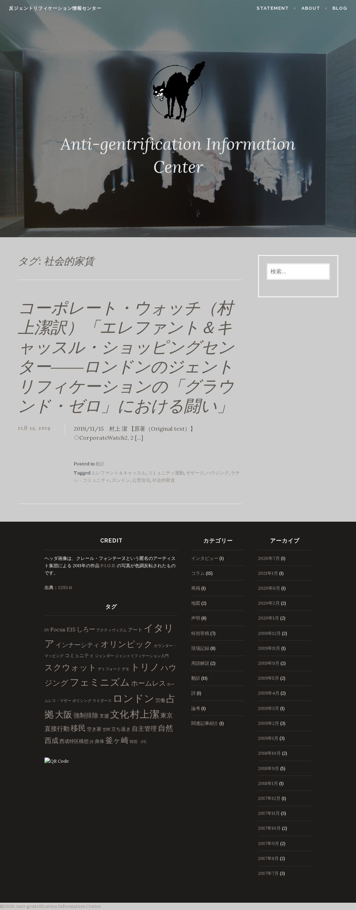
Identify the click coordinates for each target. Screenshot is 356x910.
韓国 (133, 741)
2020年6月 (269, 588)
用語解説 (200, 663)
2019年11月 (269, 648)
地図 (195, 603)
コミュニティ (79, 655)
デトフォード (109, 669)
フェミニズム (100, 682)
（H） (143, 741)
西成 (51, 740)
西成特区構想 (74, 741)
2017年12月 (269, 798)
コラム (198, 573)
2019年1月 (268, 738)
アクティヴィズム (111, 630)
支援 (104, 716)
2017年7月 (268, 873)
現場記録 (200, 648)
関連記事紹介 (204, 723)
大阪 (63, 714)
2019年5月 (268, 678)
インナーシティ (77, 645)
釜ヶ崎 (117, 740)
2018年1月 (268, 783)
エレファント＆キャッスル (118, 473)
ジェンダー (104, 655)
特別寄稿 (200, 633)
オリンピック (126, 644)
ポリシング (81, 700)
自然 (165, 728)
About (310, 8)
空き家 (94, 729)
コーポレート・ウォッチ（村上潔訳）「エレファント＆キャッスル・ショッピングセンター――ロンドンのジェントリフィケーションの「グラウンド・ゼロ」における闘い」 (126, 356)
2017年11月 (269, 813)
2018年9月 (268, 768)
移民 (78, 728)
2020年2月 (269, 603)
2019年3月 (268, 708)
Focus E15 (62, 630)
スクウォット (70, 667)
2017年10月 (269, 828)
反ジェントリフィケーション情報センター (55, 8)
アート (135, 630)
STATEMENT (273, 8)
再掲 (195, 588)
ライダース (102, 700)
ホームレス (148, 683)
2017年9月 (268, 843)
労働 (160, 700)
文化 (119, 714)
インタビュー (204, 558)
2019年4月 (269, 693)
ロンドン (121, 480)
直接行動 (57, 729)
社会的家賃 (163, 480)
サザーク (195, 473)
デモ (125, 669)
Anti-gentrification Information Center (58, 906)
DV (46, 630)
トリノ (145, 667)
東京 (166, 715)
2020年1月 (268, 618)
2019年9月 (269, 663)
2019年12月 (269, 633)
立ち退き (121, 729)
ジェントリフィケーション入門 (142, 655)
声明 (195, 618)
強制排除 (85, 715)
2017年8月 (268, 858)
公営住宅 (141, 480)
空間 (106, 729)
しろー (85, 629)
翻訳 (100, 464)
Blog (339, 8)
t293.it (65, 587)
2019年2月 (268, 723)
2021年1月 (268, 573)
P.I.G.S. (108, 566)
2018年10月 (269, 753)
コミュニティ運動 (166, 473)
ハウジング (217, 473)
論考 (195, 708)
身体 (99, 741)
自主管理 (144, 729)
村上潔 (144, 714)
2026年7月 (269, 558)
